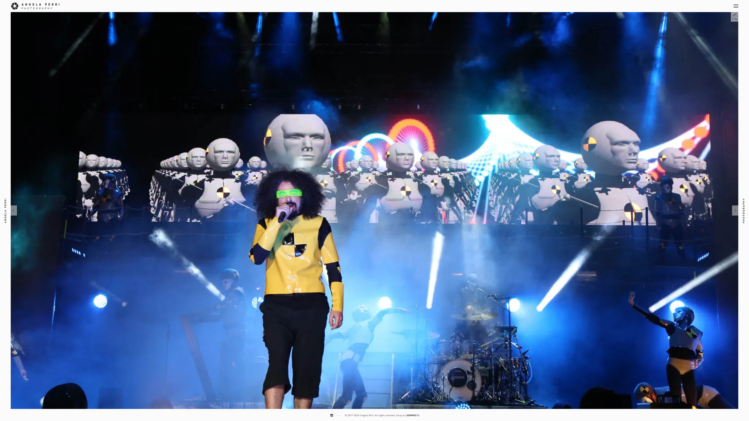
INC (413, 415)
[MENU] (736, 4)
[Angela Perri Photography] (35, 6)
